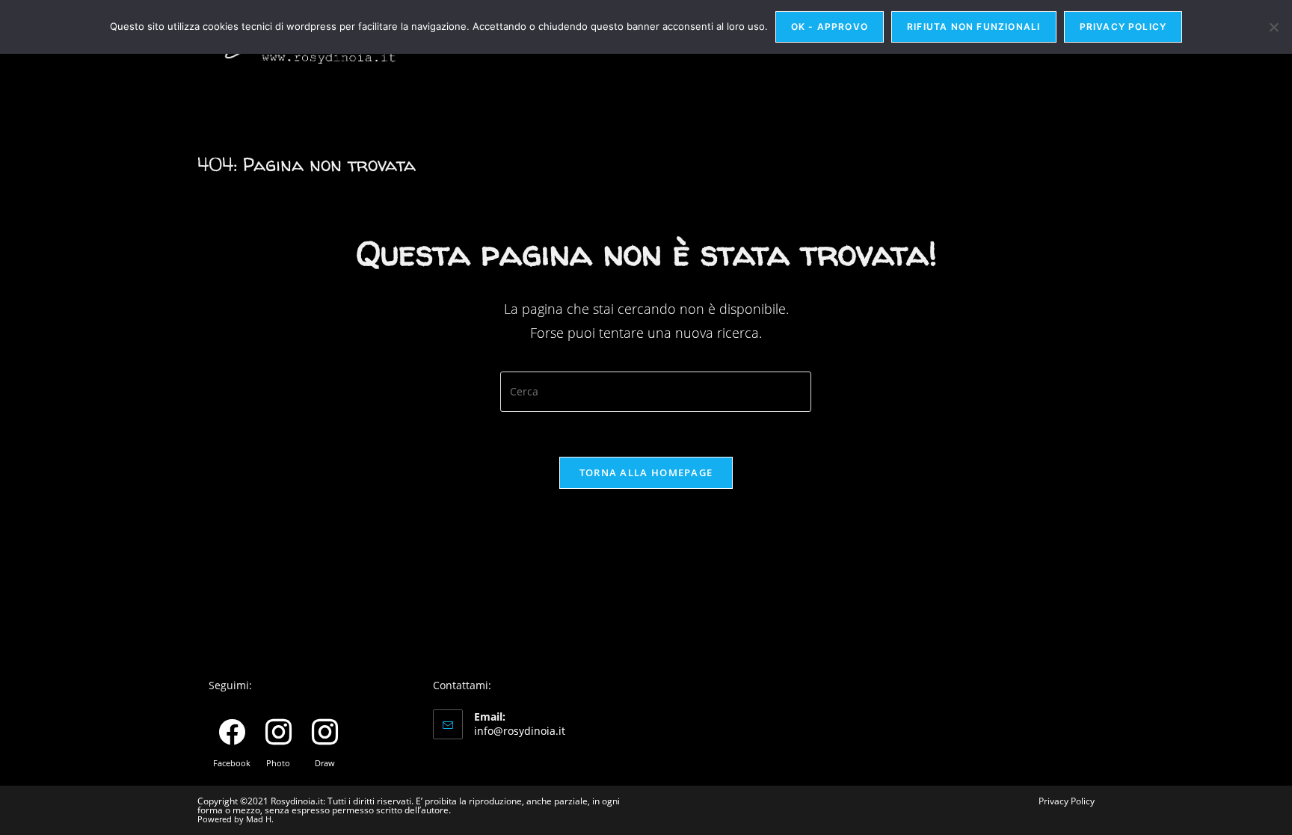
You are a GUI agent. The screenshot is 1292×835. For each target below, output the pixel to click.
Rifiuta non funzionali (973, 26)
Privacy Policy (1067, 801)
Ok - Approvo (829, 26)
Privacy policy (1123, 26)
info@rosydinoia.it (519, 731)
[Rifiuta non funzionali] (1273, 26)
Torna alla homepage (646, 472)
